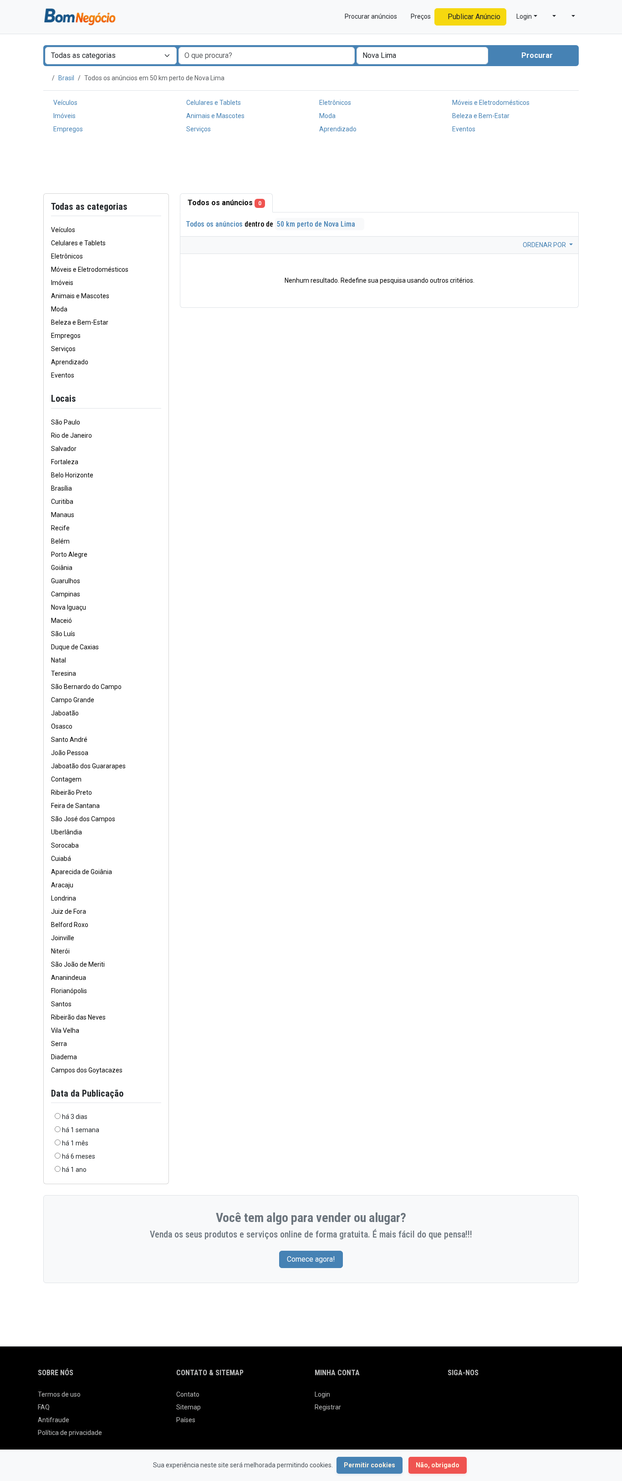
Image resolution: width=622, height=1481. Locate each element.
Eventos (463, 129)
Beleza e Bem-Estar (480, 115)
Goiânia (61, 567)
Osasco (61, 726)
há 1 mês (75, 1143)
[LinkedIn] (491, 1398)
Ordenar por (545, 245)
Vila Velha (65, 1030)
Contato (187, 1394)
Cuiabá (61, 858)
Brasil (66, 78)
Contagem (66, 779)
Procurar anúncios (370, 16)
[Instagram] (478, 1398)
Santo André (69, 739)
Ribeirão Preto (71, 792)
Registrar (328, 1407)
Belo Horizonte (72, 475)
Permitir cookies (369, 1465)
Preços (420, 16)
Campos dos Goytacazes (86, 1070)
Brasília (61, 488)
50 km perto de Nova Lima (317, 224)
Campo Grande (72, 700)
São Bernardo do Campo (86, 686)
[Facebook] (453, 1398)
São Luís (63, 633)
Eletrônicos (334, 102)
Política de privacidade (70, 1432)
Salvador (63, 448)
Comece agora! (311, 1259)
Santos (61, 1004)
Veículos (64, 102)
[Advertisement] (311, 165)
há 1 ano (74, 1169)
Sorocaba (65, 845)
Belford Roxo (69, 924)
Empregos (67, 129)
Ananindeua (68, 977)
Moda (327, 115)
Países (185, 1420)
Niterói (60, 951)
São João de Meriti (78, 964)
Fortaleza (64, 462)
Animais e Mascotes (215, 115)
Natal (58, 660)
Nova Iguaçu (68, 607)
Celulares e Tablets (213, 102)
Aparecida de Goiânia (81, 871)
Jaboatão (65, 713)
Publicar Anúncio (473, 16)
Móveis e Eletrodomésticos (490, 102)
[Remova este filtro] (157, 398)
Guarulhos (65, 581)
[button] (550, 16)
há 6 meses (78, 1156)
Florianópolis (69, 990)
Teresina (63, 673)
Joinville (62, 938)
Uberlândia (66, 832)
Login (322, 1394)
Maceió (61, 620)
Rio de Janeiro (71, 435)
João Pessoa (69, 752)
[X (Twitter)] (466, 1398)
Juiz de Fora (68, 911)
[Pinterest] (504, 1398)
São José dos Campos (83, 819)
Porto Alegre (69, 554)
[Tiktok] (517, 1398)
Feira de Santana (75, 805)
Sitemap (188, 1407)
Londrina (63, 898)
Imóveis (64, 115)
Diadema (64, 1057)
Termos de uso (59, 1394)
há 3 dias (74, 1116)
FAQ (44, 1407)
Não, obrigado (437, 1465)
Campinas (65, 594)
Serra (59, 1043)
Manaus (62, 514)
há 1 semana (80, 1130)
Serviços (198, 129)
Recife (60, 528)
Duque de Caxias (75, 647)
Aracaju (62, 885)
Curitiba (62, 501)
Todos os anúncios (224, 202)
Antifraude (53, 1420)
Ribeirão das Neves (78, 1017)
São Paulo (65, 422)
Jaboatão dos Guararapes (88, 766)
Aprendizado (337, 129)
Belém (60, 541)
